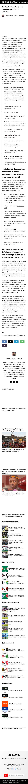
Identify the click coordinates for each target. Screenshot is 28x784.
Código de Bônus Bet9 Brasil (15, 717)
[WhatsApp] (22, 341)
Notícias (17, 2)
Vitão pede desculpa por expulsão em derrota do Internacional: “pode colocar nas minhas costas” (13, 494)
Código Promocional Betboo (15, 703)
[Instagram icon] (17, 382)
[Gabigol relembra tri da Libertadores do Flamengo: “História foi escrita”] (14, 440)
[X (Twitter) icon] (14, 382)
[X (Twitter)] (10, 341)
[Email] (4, 345)
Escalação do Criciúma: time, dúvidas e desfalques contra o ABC (15, 623)
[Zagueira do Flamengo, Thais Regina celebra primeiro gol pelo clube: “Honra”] (14, 420)
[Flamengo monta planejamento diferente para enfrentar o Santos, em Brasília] (14, 505)
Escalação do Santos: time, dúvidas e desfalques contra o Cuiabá (15, 555)
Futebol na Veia (6, 727)
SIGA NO (9, 769)
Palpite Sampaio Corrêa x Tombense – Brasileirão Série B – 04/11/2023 (16, 670)
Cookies (9, 765)
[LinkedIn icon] (11, 382)
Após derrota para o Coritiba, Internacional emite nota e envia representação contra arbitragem (14, 471)
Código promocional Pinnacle (15, 697)
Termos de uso (17, 765)
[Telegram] (16, 341)
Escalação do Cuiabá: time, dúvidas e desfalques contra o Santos (15, 549)
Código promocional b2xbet (15, 690)
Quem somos (7, 764)
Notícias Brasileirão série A (10, 335)
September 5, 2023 (9, 108)
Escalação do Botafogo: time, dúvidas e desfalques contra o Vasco (15, 542)
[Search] (25, 2)
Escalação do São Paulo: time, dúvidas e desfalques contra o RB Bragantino (16, 529)
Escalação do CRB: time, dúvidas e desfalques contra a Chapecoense (16, 609)
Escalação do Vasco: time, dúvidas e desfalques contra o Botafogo (15, 535)
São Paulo (18, 46)
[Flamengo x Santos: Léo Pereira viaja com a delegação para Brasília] (14, 399)
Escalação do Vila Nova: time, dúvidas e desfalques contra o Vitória (15, 630)
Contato (14, 764)
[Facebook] (4, 341)
